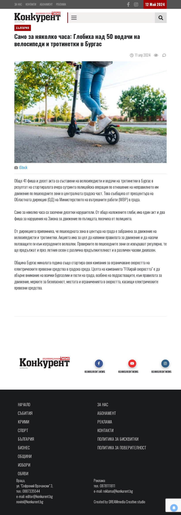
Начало (24, 404)
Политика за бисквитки (117, 439)
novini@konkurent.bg (29, 501)
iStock (23, 167)
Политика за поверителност (121, 447)
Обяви (23, 473)
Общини (25, 456)
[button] (99, 364)
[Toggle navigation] (74, 17)
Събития (25, 413)
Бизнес (24, 447)
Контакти (31, 4)
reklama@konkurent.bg (118, 491)
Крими (23, 422)
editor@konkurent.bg (39, 496)
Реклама (61, 4)
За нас (18, 4)
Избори (24, 465)
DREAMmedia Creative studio (127, 501)
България (26, 439)
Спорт (23, 430)
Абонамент (46, 4)
